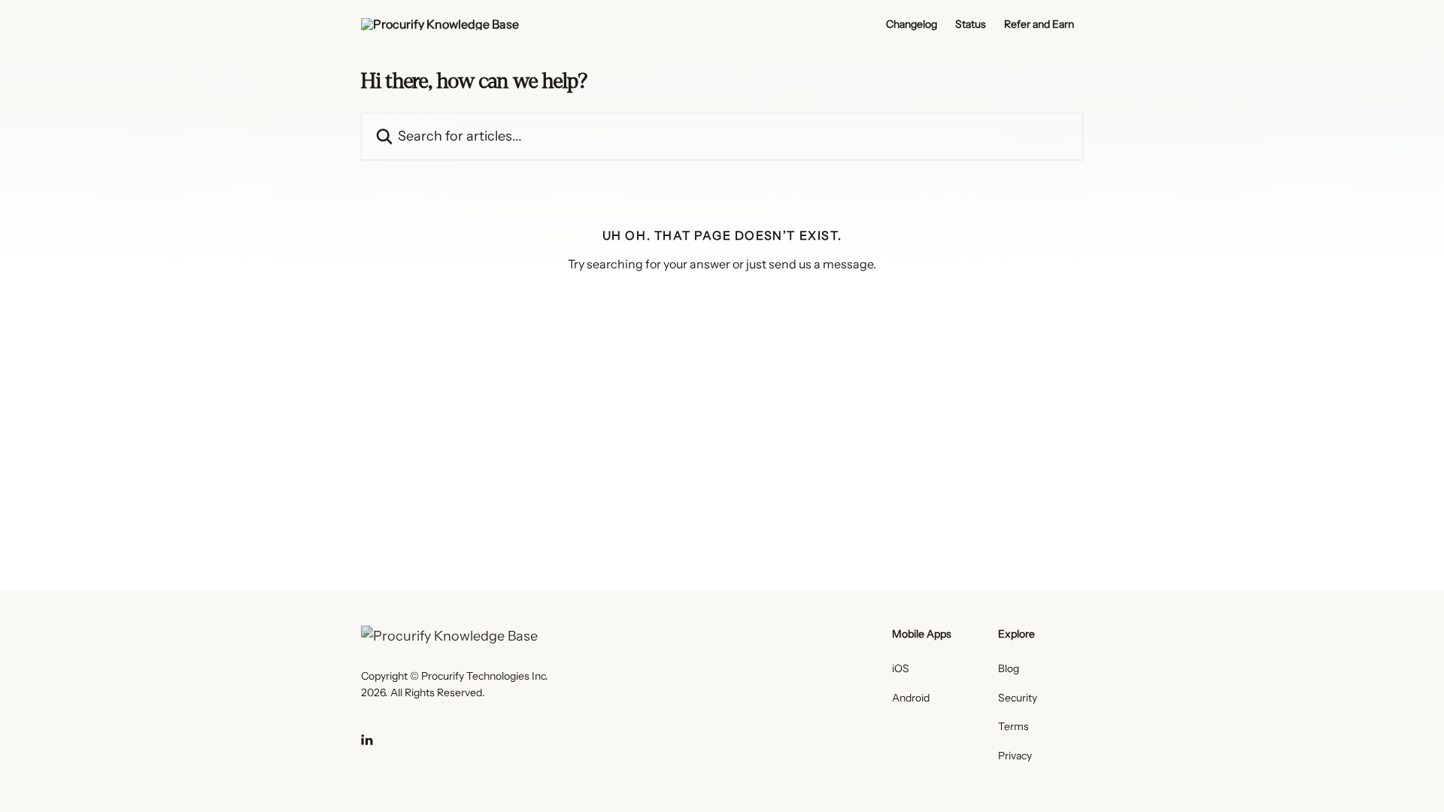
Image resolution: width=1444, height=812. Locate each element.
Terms (1013, 726)
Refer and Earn (1039, 24)
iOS (900, 668)
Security (1017, 697)
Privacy (1015, 755)
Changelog (911, 24)
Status (970, 24)
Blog (1008, 668)
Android (911, 697)
